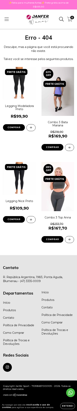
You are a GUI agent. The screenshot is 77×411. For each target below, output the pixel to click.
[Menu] (6, 19)
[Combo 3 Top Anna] (69, 239)
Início (6, 302)
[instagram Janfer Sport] (7, 367)
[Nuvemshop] (15, 395)
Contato (8, 317)
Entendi (67, 406)
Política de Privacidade (18, 325)
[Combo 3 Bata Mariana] (69, 147)
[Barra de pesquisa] (61, 19)
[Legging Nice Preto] (31, 219)
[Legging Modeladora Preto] (31, 127)
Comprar (14, 127)
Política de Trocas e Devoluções (16, 342)
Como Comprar (13, 333)
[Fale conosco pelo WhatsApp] (70, 392)
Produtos (9, 310)
